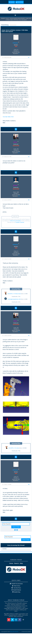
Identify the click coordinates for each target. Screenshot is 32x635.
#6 (28, 484)
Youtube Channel (19, 222)
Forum (7, 18)
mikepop (15, 43)
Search (16, 563)
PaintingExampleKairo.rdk (14, 299)
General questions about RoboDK (17, 18)
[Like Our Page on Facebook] (19, 619)
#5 (28, 335)
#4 (28, 259)
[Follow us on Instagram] (23, 619)
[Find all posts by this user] (16, 129)
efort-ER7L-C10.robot (13, 448)
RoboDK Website (17, 590)
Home (11, 563)
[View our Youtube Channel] (8, 619)
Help (21, 563)
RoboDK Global (14, 631)
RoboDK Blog (17, 592)
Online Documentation (15, 220)
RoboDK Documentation (17, 583)
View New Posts (17, 587)
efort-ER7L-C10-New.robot (14, 293)
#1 (28, 57)
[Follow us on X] (12, 619)
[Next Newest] (17, 530)
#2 (28, 156)
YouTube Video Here (8, 116)
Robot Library (17, 585)
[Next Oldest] (15, 530)
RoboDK (3, 18)
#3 (28, 199)
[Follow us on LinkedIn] (16, 619)
